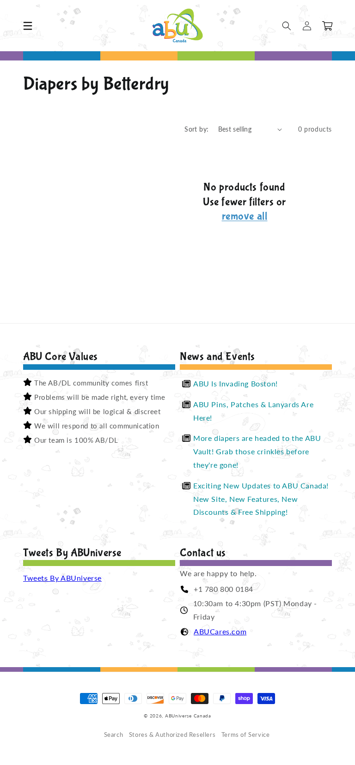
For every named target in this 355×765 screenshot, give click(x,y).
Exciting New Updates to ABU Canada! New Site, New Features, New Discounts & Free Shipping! (261, 499)
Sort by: (196, 129)
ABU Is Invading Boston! (235, 383)
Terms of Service (245, 734)
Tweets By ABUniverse (62, 577)
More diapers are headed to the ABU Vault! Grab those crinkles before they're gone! (257, 451)
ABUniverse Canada (188, 715)
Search (113, 734)
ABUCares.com (220, 631)
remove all (245, 216)
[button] (28, 26)
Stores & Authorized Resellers (172, 734)
